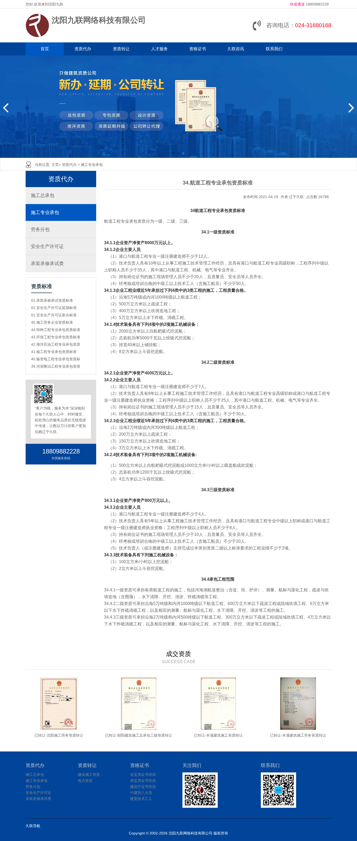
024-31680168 (313, 25)
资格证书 (197, 49)
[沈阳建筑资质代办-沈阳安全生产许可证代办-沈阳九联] (37, 25)
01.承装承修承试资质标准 (52, 300)
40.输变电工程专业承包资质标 (55, 359)
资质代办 (82, 49)
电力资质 (85, 780)
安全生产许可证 (47, 246)
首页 (45, 49)
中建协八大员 (141, 792)
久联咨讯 (235, 49)
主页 (55, 164)
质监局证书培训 (143, 780)
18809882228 (317, 4)
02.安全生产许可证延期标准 (54, 308)
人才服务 (159, 49)
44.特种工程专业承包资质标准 (55, 330)
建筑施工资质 (89, 774)
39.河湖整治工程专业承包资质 (55, 366)
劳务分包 (40, 229)
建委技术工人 (141, 799)
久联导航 (33, 826)
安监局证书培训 (143, 774)
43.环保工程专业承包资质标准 (55, 337)
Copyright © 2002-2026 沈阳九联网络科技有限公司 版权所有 (178, 833)
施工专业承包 (92, 164)
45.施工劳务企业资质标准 (52, 322)
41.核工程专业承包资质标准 (54, 352)
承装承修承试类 (47, 263)
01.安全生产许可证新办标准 (54, 315)
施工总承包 (42, 195)
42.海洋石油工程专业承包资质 (55, 344)
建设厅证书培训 (143, 786)
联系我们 (274, 49)
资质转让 (121, 49)
